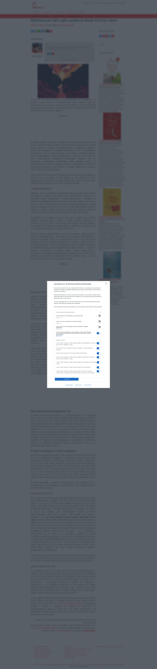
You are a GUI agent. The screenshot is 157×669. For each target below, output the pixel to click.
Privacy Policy (87, 385)
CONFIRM (67, 379)
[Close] (106, 284)
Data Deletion (69, 385)
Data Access (78, 385)
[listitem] (78, 312)
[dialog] (78, 334)
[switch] (99, 316)
